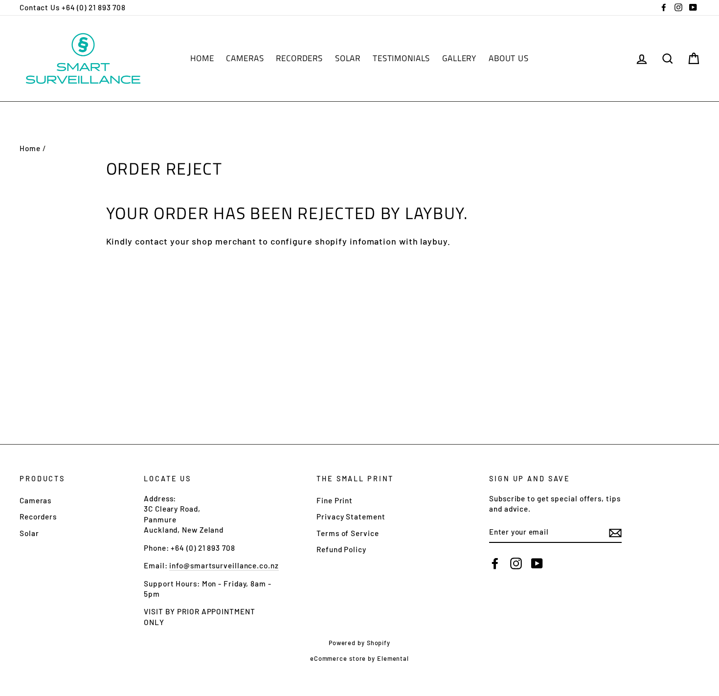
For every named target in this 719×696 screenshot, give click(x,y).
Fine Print (334, 500)
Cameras (245, 58)
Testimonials (401, 58)
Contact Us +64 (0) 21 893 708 (73, 7)
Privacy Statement (350, 516)
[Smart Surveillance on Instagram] (516, 563)
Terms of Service (347, 533)
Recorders (299, 58)
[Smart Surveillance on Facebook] (495, 563)
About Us (509, 58)
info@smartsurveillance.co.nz (223, 565)
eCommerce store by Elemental (359, 658)
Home (202, 58)
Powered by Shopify (359, 643)
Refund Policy (341, 549)
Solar (347, 58)
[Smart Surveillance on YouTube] (537, 563)
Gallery (459, 58)
